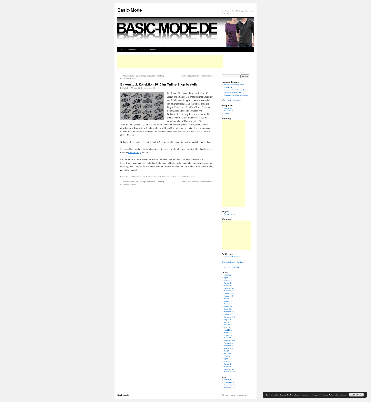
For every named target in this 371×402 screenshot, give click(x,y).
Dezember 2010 (229, 369)
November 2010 (229, 371)
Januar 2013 (228, 309)
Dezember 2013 (229, 288)
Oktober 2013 (229, 293)
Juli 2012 (227, 322)
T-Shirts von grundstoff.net (231, 267)
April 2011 (228, 358)
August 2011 (228, 348)
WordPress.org (229, 387)
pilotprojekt (150, 88)
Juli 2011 (227, 351)
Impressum (132, 49)
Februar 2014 (228, 283)
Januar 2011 (228, 366)
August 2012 (228, 319)
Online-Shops (134, 152)
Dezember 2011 (229, 340)
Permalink (191, 176)
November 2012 (229, 311)
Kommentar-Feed (230, 385)
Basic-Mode (129, 10)
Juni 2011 (227, 353)
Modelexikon (228, 110)
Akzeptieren (356, 394)
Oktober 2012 (229, 314)
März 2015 (228, 280)
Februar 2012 (228, 335)
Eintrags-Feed (229, 382)
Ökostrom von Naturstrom (231, 257)
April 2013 (228, 301)
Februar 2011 (228, 364)
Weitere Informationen (337, 395)
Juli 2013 (227, 298)
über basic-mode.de (148, 49)
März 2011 (228, 361)
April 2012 (228, 330)
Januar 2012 (228, 338)
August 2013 (228, 296)
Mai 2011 (227, 356)
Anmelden (227, 379)
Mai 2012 (227, 327)
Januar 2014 (228, 285)
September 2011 (229, 345)
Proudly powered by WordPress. (236, 395)
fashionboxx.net (229, 214)
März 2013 (228, 304)
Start (123, 49)
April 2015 (228, 277)
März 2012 (228, 332)
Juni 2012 (227, 324)
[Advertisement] (170, 61)
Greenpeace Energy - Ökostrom (232, 262)
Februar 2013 (228, 306)
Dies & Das (146, 176)
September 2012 (229, 317)
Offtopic (227, 113)
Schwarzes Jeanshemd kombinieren (197, 75)
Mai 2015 (227, 275)
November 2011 (229, 343)
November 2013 (229, 290)
